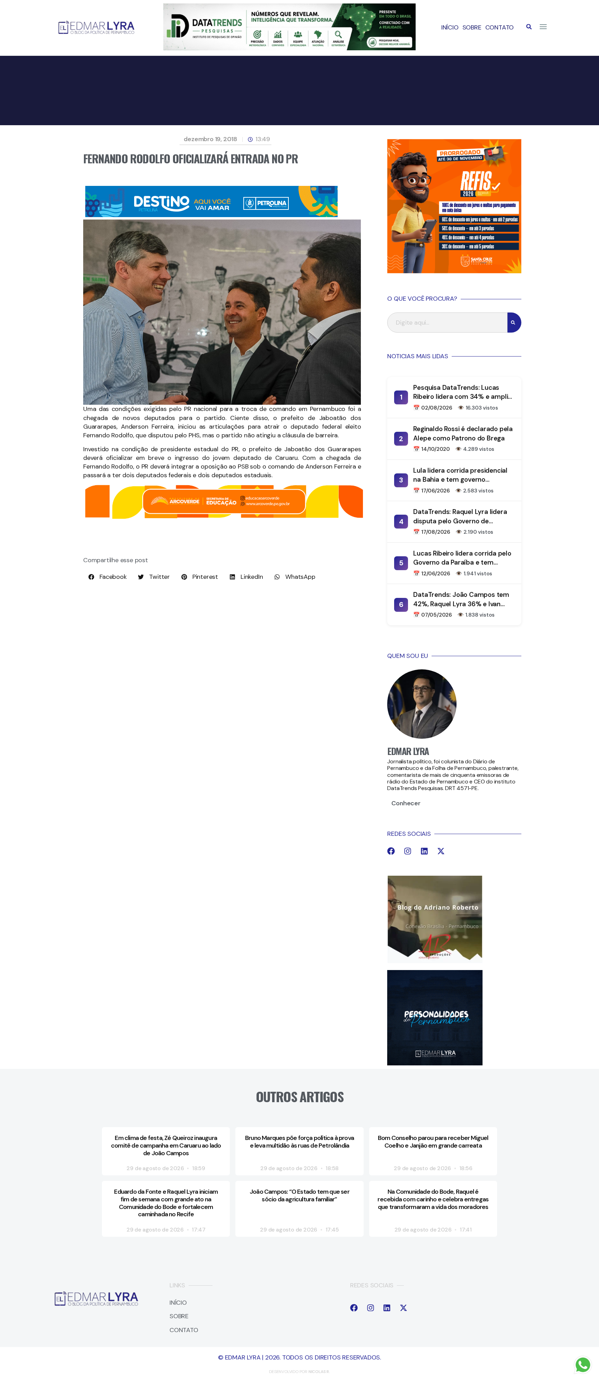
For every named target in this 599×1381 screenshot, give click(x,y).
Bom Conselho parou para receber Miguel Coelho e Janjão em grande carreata (433, 1142)
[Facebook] (391, 851)
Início (450, 27)
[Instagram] (407, 851)
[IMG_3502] (224, 517)
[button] (529, 27)
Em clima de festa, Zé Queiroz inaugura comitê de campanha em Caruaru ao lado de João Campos (166, 1145)
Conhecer (405, 803)
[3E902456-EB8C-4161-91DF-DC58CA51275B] (289, 48)
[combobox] (447, 322)
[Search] (514, 322)
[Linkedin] (424, 851)
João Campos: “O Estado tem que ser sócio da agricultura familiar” (299, 1195)
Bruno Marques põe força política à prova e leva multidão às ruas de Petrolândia (299, 1142)
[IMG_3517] (454, 271)
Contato (499, 27)
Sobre (471, 27)
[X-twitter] (441, 851)
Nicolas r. (319, 1371)
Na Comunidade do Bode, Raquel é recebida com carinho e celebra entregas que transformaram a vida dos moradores (432, 1199)
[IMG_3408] (211, 215)
